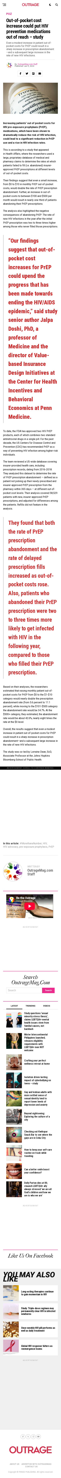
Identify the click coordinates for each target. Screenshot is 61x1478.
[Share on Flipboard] (33, 73)
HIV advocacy (10, 847)
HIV (45, 843)
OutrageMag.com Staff (27, 64)
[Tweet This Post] (27, 73)
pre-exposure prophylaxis (33, 847)
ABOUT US (14, 1464)
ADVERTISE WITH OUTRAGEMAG (36, 1464)
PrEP (51, 847)
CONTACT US (31, 1467)
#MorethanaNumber (31, 843)
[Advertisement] (30, 800)
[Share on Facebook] (20, 73)
